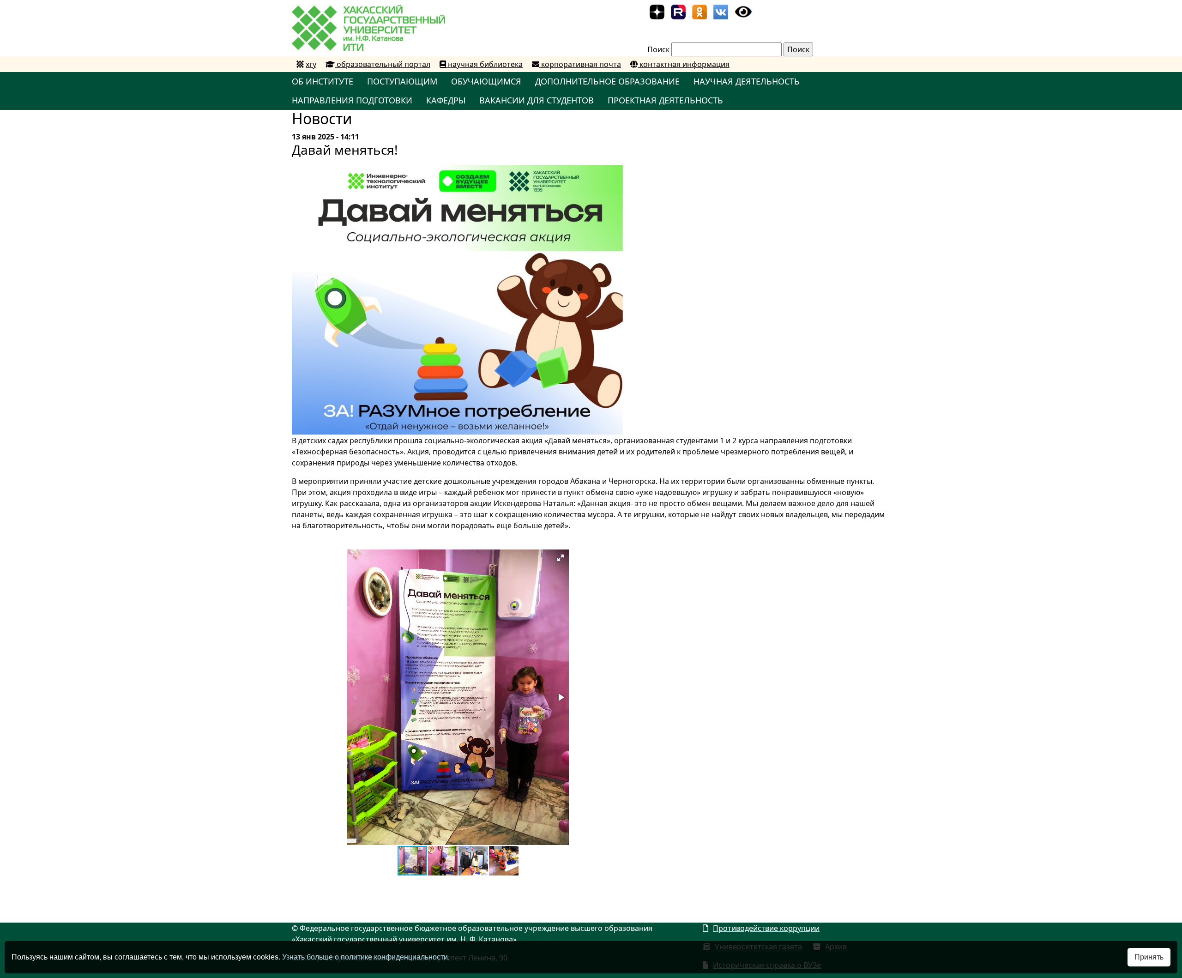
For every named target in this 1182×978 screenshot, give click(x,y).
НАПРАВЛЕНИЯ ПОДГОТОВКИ (352, 100)
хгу (311, 64)
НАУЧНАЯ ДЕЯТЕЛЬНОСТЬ (747, 81)
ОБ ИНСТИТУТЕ (322, 81)
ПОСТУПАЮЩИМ (402, 81)
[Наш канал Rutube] (678, 11)
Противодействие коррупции (766, 928)
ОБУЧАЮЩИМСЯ (486, 81)
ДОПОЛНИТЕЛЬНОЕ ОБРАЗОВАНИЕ (607, 81)
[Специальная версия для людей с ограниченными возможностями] (743, 11)
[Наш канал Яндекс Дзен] (657, 11)
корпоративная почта (580, 64)
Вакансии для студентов (536, 100)
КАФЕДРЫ (445, 100)
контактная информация (684, 64)
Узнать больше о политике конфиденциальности (365, 957)
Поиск (658, 49)
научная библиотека (484, 64)
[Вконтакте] (720, 11)
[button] (560, 557)
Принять (1149, 957)
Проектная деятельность (665, 100)
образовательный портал (382, 64)
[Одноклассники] (699, 11)
